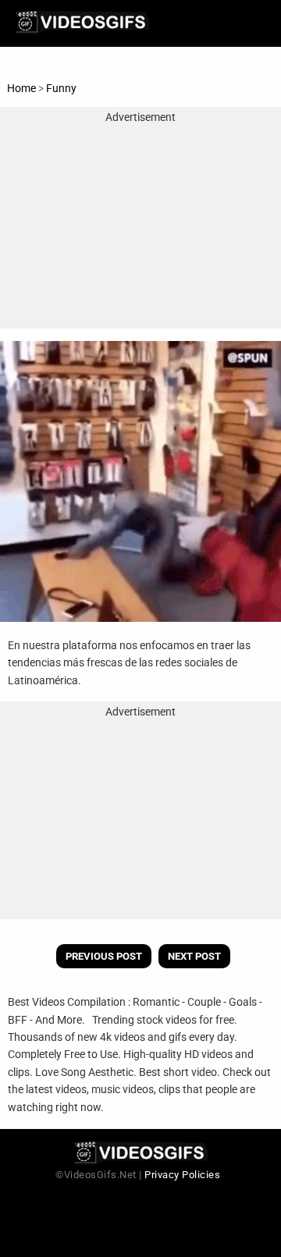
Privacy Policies (182, 1175)
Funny (61, 88)
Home (21, 88)
